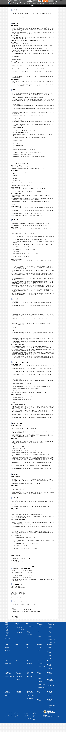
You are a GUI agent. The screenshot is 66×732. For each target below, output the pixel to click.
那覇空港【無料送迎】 (51, 624)
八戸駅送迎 (28, 632)
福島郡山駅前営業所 (30, 692)
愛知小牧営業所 (19, 673)
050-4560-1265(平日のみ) (46, 713)
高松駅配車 (50, 652)
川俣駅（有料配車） (30, 663)
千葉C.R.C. (28, 644)
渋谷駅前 (7, 633)
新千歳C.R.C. (39, 623)
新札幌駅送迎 (39, 700)
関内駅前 (28, 673)
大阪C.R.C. (17, 623)
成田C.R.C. (28, 623)
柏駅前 (28, 647)
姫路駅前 (39, 692)
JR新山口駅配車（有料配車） (42, 687)
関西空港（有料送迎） (51, 685)
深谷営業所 (50, 700)
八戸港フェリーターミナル (30, 634)
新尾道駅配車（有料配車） (52, 640)
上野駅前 (7, 635)
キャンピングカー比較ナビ (9, 713)
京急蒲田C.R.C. (50, 691)
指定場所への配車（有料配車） (10, 676)
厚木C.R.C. (38, 672)
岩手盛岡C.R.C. (18, 660)
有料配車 (50, 626)
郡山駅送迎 (50, 632)
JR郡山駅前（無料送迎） (30, 695)
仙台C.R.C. (49, 664)
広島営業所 (50, 636)
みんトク (15, 712)
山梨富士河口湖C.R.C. (40, 660)
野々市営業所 (8, 650)
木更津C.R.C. (49, 672)
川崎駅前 (7, 626)
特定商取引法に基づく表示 (36, 720)
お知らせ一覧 (26, 719)
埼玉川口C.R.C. (8, 660)
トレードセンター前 (19, 632)
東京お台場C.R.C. (8, 691)
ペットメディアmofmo (9, 716)
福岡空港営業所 (51, 680)
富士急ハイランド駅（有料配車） (42, 666)
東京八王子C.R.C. (39, 644)
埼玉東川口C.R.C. (50, 660)
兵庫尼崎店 (39, 636)
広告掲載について (35, 716)
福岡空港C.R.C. (50, 679)
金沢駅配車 (7, 647)
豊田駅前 (39, 650)
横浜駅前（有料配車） (30, 676)
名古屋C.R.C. (7, 672)
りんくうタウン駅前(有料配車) (21, 629)
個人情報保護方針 (27, 713)
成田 (28, 624)
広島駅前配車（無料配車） (52, 637)
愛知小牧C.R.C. (18, 672)
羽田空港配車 (8, 638)
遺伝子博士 (15, 716)
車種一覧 (25, 3)
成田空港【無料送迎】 (30, 626)
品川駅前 (7, 630)
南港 (17, 624)
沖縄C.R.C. (49, 623)
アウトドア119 (16, 713)
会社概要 (26, 712)
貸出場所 (34, 3)
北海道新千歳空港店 (40, 624)
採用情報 (34, 715)
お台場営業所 (8, 692)
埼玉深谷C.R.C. (50, 699)
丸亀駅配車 (50, 655)
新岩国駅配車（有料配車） (52, 639)
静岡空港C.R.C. (50, 644)
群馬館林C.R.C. (29, 660)
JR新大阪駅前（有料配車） (52, 705)
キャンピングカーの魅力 (28, 718)
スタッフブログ (55, 3)
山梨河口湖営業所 (40, 663)
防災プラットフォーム (9, 715)
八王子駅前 (39, 647)
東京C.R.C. (7, 623)
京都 (38, 631)
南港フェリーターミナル (20, 630)
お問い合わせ (50, 3)
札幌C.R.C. (38, 699)
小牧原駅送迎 (18, 679)
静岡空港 (50, 647)
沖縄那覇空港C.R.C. (18, 691)
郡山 (49, 631)
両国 (6, 627)
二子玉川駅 (7, 629)
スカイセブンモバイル (16, 715)
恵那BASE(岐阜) (8, 695)
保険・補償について (42, 3)
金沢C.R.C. (7, 644)
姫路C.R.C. (38, 691)
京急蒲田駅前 (50, 692)
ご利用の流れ (34, 713)
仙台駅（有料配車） (51, 668)
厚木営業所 (39, 673)
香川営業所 (50, 658)
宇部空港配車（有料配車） (41, 684)
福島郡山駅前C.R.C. (29, 691)
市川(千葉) (7, 632)
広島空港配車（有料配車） (52, 642)
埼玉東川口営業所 (8, 663)
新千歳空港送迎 (40, 626)
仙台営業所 (50, 665)
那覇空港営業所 (19, 692)
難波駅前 (18, 626)
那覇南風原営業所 (51, 627)
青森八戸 (28, 631)
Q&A (46, 3)
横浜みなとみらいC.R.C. (30, 672)
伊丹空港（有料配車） (51, 707)
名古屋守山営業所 (8, 673)
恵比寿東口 (7, 624)
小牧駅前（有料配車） (20, 676)
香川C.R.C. (49, 651)
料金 (27, 3)
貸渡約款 (37, 3)
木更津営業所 (50, 673)
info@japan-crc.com (46, 714)
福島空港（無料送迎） (30, 698)
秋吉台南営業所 (40, 681)
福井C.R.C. (17, 644)
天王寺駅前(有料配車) (19, 627)
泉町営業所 (39, 678)
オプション (30, 3)
